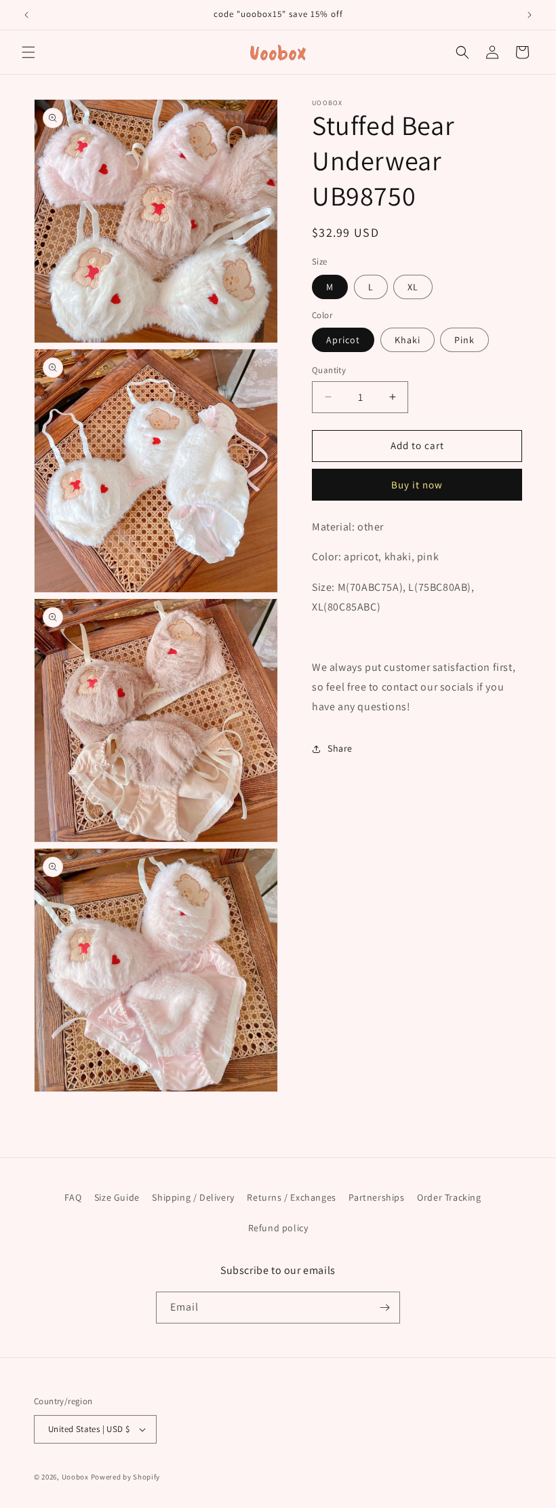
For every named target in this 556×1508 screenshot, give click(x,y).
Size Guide (117, 1197)
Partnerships (376, 1197)
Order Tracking (449, 1197)
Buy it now (417, 484)
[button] (28, 52)
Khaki (407, 340)
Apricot (343, 340)
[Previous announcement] (26, 15)
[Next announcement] (529, 15)
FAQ (72, 1197)
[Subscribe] (384, 1307)
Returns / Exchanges (291, 1197)
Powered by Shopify (126, 1477)
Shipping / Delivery (193, 1197)
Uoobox (75, 1477)
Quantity (329, 370)
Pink (464, 340)
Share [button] (340, 748)
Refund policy (278, 1228)
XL (413, 287)
